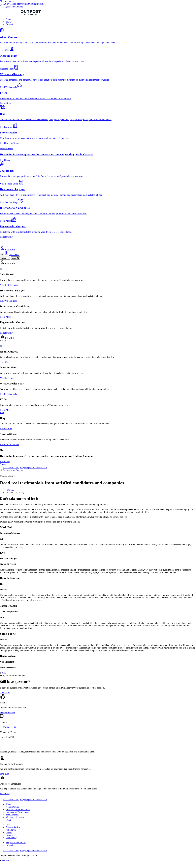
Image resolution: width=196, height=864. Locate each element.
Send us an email (7, 712)
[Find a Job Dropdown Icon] (2, 254)
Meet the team (12, 814)
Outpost (10, 490)
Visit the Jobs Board (9, 285)
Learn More (5, 317)
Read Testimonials (8, 394)
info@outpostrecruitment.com (30, 4)
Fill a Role (10, 338)
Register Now (6, 333)
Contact (9, 24)
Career (9, 832)
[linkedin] (1, 799)
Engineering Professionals (17, 812)
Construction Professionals (18, 809)
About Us (4, 362)
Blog (8, 21)
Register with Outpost (16, 842)
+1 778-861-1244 (8, 4)
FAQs (8, 820)
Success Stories (13, 827)
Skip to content (7, 1)
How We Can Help (9, 301)
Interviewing (11, 837)
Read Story (5, 461)
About (9, 19)
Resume (9, 835)
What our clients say (15, 817)
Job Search (11, 830)
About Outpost (12, 807)
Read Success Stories (9, 444)
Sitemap (5, 860)
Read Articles (6, 428)
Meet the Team (6, 378)
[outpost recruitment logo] (20, 14)
